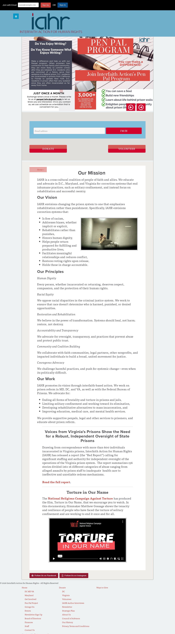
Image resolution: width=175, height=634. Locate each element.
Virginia (66, 595)
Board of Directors (33, 618)
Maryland (29, 595)
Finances (29, 622)
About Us (66, 614)
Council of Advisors (71, 618)
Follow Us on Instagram (75, 575)
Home (40, 169)
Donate (48, 149)
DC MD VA (29, 591)
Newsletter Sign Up (33, 614)
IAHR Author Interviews (73, 603)
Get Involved (30, 599)
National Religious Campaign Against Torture (80, 498)
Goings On (29, 606)
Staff (27, 626)
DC (63, 591)
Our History (67, 622)
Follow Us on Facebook (45, 575)
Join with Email (10, 5)
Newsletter (67, 606)
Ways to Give (102, 587)
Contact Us (30, 630)
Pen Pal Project (31, 603)
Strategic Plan (68, 610)
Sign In (63, 5)
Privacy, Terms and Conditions (75, 626)
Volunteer (126, 149)
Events (28, 610)
